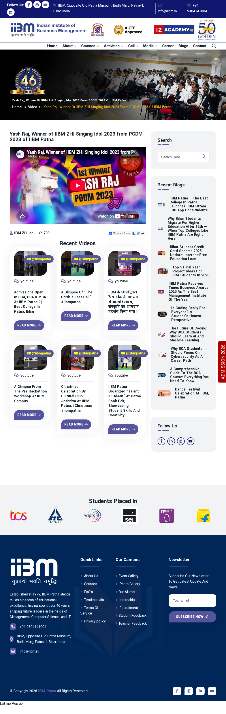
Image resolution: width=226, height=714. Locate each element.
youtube (27, 281)
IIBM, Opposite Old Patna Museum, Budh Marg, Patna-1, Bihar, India (98, 8)
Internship (127, 600)
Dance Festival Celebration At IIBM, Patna (192, 393)
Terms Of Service (89, 611)
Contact (199, 46)
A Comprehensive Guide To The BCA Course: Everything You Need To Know (189, 375)
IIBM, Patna (47, 691)
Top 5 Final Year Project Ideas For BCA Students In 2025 (190, 271)
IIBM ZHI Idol (24, 233)
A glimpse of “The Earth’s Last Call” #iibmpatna (76, 297)
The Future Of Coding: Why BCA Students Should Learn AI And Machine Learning (188, 334)
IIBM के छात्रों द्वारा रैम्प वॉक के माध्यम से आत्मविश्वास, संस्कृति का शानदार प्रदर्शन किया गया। (123, 302)
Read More (26, 325)
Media (148, 46)
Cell (131, 46)
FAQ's (88, 592)
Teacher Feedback (133, 623)
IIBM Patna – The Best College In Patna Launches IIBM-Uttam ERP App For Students (189, 204)
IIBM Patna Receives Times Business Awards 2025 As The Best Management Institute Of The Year (189, 292)
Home (52, 46)
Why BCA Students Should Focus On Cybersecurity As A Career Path (187, 355)
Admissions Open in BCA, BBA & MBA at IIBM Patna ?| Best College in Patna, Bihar (30, 302)
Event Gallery (129, 576)
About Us (90, 576)
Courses (88, 46)
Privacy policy (94, 621)
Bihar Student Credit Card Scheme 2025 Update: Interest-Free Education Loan (188, 253)
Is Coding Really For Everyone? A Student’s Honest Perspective (188, 314)
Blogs (183, 46)
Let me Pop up (11, 703)
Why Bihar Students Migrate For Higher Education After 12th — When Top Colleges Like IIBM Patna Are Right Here (188, 229)
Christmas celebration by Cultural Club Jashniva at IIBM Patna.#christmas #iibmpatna (76, 398)
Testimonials (93, 600)
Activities (112, 46)
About (67, 46)
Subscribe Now (190, 616)
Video (32, 107)
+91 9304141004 (197, 8)
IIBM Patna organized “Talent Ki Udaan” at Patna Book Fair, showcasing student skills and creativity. (124, 401)
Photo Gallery (129, 584)
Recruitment (128, 608)
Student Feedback (133, 615)
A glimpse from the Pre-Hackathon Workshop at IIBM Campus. (30, 393)
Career (168, 46)
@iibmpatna (41, 259)
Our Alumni (127, 592)
